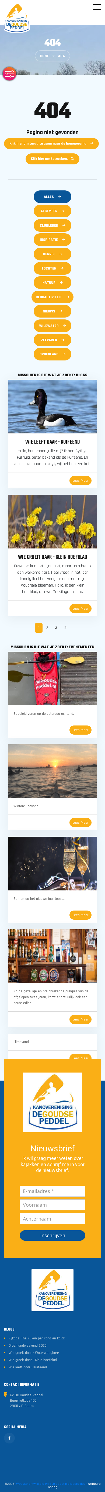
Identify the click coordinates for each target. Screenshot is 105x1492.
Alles (49, 196)
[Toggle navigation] (97, 7)
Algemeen (49, 211)
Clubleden (49, 225)
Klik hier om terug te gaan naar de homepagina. (48, 143)
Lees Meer (80, 480)
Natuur (49, 282)
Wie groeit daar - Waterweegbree (34, 1352)
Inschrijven (52, 1235)
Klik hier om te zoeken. (49, 158)
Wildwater (49, 325)
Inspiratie (49, 239)
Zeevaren (49, 340)
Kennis (49, 254)
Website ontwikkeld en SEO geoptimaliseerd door (58, 1485)
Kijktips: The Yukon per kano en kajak (37, 1338)
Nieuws (49, 311)
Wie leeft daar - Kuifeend (28, 1367)
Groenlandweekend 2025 (28, 1345)
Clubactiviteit (49, 297)
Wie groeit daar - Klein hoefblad (33, 1360)
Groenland (49, 354)
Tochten (48, 268)
